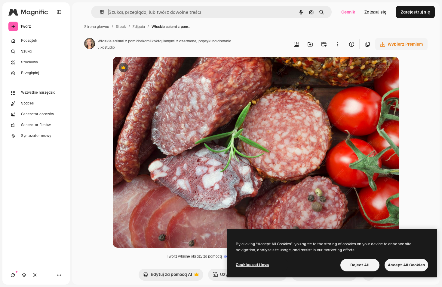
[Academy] (24, 275)
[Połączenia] (13, 275)
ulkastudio (106, 47)
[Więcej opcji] (338, 44)
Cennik (348, 12)
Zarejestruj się (415, 12)
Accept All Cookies (406, 264)
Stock (121, 26)
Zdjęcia (139, 26)
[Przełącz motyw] (35, 275)
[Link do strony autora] (89, 44)
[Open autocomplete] (99, 12)
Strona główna (96, 26)
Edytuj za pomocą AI (167, 276)
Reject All (360, 264)
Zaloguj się (375, 12)
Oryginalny (154, 68)
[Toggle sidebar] (59, 12)
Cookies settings (252, 264)
